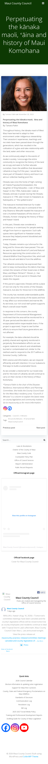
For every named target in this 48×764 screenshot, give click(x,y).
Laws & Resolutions (24, 446)
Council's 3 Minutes (20, 416)
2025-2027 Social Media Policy (24, 712)
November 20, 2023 (26, 114)
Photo (26, 645)
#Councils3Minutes (15, 419)
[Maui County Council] (7, 596)
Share (8, 651)
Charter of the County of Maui (24, 450)
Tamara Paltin (10, 114)
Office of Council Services (24, 460)
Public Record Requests (24, 467)
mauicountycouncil (28, 547)
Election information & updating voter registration (24, 684)
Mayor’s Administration (24, 464)
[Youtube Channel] (24, 727)
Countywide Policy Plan (24, 457)
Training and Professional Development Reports (24, 715)
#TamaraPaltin (29, 419)
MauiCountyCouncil (15, 422)
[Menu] (43, 3)
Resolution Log (24, 704)
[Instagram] (5, 408)
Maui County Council (18, 3)
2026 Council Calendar (24, 681)
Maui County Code (24, 453)
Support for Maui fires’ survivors (24, 688)
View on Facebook (7, 649)
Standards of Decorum (24, 697)
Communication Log (24, 701)
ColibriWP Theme (30, 756)
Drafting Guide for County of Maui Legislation (24, 719)
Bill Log (24, 708)
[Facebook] (10, 408)
